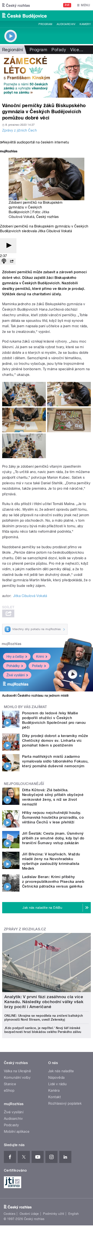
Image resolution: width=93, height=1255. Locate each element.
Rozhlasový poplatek (65, 1103)
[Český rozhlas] (16, 5)
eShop (9, 1090)
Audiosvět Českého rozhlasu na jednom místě (35, 695)
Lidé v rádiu (57, 1084)
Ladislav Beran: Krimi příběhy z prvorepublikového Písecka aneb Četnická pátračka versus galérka (53, 881)
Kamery (85, 24)
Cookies (9, 1213)
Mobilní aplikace (17, 1132)
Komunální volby (17, 1077)
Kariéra (53, 1090)
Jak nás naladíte (61, 1071)
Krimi (40, 657)
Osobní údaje (29, 1213)
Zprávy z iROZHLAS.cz (25, 929)
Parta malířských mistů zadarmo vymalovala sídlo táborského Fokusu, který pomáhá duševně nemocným (55, 761)
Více (76, 49)
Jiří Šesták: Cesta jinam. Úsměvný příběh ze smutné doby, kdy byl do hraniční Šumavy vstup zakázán (53, 838)
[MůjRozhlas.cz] (8, 152)
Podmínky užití (53, 1213)
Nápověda (56, 1077)
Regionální (12, 49)
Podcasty (11, 1125)
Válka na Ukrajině (17, 1071)
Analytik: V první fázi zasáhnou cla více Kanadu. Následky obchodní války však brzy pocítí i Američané (43, 1001)
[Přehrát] (8, 245)
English (73, 1213)
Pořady (58, 49)
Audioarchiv (66, 24)
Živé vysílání (15, 675)
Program (45, 24)
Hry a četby (15, 657)
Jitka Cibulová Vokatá (30, 596)
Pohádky (13, 666)
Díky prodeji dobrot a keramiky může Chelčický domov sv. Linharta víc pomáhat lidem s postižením (55, 740)
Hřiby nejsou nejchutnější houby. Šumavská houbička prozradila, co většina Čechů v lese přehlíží (53, 817)
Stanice (10, 1084)
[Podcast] (4, 261)
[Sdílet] (12, 261)
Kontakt (54, 1097)
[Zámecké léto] (46, 76)
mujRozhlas (11, 644)
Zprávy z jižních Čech (19, 130)
